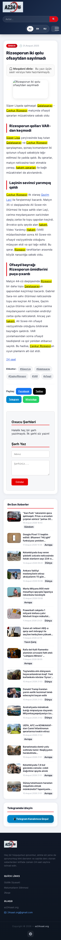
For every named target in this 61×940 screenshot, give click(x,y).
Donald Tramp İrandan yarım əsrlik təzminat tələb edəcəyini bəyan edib (37, 692)
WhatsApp (31, 399)
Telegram (14, 399)
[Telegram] (30, 934)
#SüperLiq (25, 369)
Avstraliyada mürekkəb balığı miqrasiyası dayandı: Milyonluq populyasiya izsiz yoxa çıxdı (38, 710)
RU (45, 28)
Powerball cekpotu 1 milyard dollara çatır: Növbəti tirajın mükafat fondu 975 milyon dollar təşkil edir (36, 613)
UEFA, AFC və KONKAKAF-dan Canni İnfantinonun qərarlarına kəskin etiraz (37, 728)
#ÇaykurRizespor (17, 376)
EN (37, 28)
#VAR (35, 376)
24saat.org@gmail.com (20, 912)
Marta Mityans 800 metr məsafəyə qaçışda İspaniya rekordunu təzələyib (38, 591)
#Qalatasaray (43, 369)
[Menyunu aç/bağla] (54, 29)
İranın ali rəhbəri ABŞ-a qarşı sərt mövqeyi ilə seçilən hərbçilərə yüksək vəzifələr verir (37, 631)
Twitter (39, 391)
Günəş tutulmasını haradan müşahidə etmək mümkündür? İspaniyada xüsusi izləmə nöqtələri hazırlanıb (37, 786)
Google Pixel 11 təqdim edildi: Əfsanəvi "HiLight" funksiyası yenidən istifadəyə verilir (37, 537)
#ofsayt (47, 376)
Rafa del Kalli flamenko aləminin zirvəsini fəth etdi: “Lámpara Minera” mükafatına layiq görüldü (38, 652)
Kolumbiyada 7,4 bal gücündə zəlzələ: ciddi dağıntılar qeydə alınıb (35, 768)
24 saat (11, 359)
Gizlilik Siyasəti (12, 882)
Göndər (20, 482)
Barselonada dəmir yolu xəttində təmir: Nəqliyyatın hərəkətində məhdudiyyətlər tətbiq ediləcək (37, 749)
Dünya (48, 563)
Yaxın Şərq (30, 642)
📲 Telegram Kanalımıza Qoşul (30, 818)
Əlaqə (7, 892)
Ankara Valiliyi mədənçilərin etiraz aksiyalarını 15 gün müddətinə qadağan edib (37, 573)
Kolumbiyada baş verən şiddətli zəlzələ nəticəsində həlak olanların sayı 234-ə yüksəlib (38, 555)
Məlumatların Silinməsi (16, 887)
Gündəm (29, 526)
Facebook (23, 391)
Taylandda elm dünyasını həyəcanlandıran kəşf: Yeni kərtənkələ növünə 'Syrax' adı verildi (38, 674)
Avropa (48, 544)
